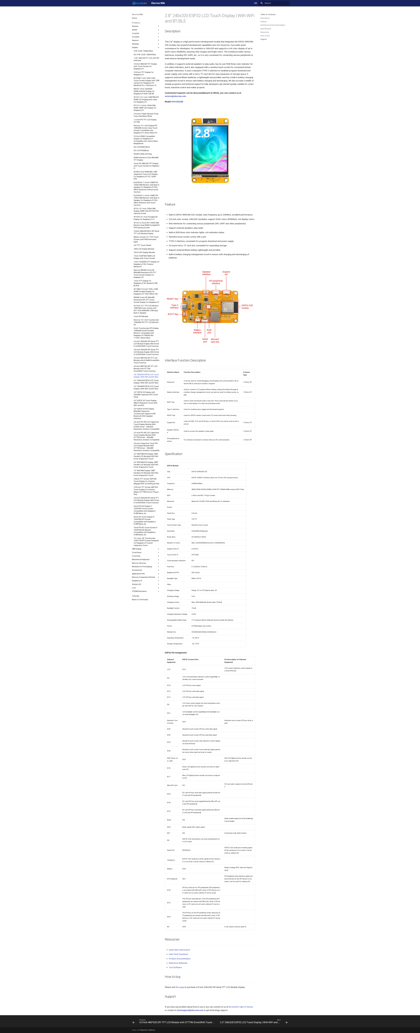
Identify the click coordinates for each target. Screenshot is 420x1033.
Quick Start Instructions (179, 950)
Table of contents (268, 14)
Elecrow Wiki (137, 14)
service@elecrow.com (175, 96)
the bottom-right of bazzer (241, 1007)
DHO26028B (177, 101)
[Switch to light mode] (255, 3)
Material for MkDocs (147, 1030)
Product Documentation (180, 958)
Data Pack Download (178, 954)
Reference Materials (178, 963)
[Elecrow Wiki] (139, 3)
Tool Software (175, 967)
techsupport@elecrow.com (190, 1010)
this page (180, 987)
